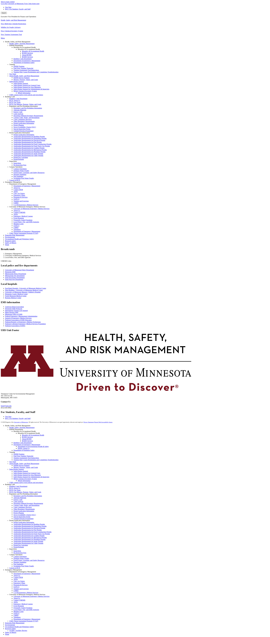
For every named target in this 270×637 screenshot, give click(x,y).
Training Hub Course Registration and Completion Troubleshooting (36, 460)
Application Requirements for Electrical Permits (29, 528)
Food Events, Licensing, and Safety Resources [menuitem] (29, 172)
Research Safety (10, 629)
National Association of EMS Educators (18, 320)
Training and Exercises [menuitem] (21, 201)
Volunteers (17, 617)
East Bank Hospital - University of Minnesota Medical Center (25, 288)
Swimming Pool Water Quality (24, 566)
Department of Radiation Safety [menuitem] (24, 62)
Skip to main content (8, 2)
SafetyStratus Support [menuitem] (16, 81)
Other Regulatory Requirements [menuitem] (24, 121)
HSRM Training (19, 454)
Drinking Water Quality (21, 558)
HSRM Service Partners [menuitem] (22, 78)
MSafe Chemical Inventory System (25, 479)
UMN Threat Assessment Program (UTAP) (23, 621)
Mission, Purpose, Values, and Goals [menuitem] (26, 80)
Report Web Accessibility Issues (103, 422)
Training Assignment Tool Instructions (26, 458)
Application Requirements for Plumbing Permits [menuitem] (29, 152)
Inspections (17, 551)
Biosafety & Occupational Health (33, 435)
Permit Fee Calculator (21, 545)
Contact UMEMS (19, 600)
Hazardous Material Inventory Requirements (28, 503)
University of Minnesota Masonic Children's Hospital (22, 292)
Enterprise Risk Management (14, 623)
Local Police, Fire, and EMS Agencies (26, 610)
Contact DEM (18, 577)
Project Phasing (19, 513)
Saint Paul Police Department (15, 277)
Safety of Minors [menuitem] (10, 243)
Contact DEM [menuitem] (18, 190)
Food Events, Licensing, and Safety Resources (29, 560)
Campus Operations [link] (15, 167)
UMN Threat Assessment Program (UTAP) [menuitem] (23, 233)
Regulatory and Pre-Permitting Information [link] (23, 106)
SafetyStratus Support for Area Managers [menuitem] (27, 87)
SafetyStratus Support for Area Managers (27, 475)
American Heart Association (14, 307)
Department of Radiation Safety (24, 450)
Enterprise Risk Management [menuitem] (14, 235)
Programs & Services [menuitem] (21, 197)
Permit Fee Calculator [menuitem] (21, 157)
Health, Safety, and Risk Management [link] (17, 42)
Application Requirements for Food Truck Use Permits (32, 534)
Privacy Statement (89, 422)
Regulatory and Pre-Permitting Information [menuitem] (28, 108)
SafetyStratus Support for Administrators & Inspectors (31, 477)
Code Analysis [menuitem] (18, 114)
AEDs (16, 579)
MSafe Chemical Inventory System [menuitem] (25, 91)
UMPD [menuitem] (16, 203)
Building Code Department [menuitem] (23, 59)
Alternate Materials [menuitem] (20, 110)
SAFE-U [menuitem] (17, 199)
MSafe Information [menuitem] (24, 93)
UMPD (16, 591)
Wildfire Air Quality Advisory (11, 27)
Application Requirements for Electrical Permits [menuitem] (29, 140)
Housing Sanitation (20, 562)
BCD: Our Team (14, 490)
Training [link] (12, 64)
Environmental (10, 625)
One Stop (8, 7)
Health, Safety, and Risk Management (13, 20)
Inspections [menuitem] (17, 163)
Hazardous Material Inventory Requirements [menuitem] (28, 116)
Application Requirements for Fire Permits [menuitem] (28, 142)
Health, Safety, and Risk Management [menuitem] (21, 43)
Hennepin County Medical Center (16, 294)
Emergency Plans (19, 583)
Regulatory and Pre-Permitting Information (28, 496)
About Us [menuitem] (17, 188)
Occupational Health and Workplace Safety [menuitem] (19, 239)
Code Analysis (18, 501)
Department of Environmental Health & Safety (33, 446)
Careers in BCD (14, 568)
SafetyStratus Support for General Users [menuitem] (27, 85)
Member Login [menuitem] (19, 224)
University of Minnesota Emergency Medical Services (31, 596)
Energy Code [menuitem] (18, 112)
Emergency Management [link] (13, 182)
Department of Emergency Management (27, 444)
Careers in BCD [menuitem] (14, 180)
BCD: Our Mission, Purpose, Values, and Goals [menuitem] (25, 104)
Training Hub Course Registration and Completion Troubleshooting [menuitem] (36, 72)
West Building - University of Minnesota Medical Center (24, 290)
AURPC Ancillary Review (18, 630)
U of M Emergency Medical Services (26, 592)
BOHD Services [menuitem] (27, 53)
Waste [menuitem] (7, 245)
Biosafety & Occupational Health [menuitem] (33, 51)
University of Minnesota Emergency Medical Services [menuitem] (31, 209)
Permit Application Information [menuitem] (24, 123)
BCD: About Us (14, 488)
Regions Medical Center (13, 298)
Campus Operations (20, 556)
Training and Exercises (21, 589)
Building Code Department (23, 443)
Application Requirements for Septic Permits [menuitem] (28, 154)
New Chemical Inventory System (12, 31)
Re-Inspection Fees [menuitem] (20, 165)
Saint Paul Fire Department (14, 279)
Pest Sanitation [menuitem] (18, 176)
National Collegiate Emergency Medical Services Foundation (25, 324)
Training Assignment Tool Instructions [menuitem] (26, 70)
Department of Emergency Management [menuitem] (27, 61)
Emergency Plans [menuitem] (19, 195)
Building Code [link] (10, 97)
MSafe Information (24, 481)
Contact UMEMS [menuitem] (19, 212)
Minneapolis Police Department (15, 274)
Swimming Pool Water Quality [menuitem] (24, 178)
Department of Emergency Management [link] (22, 184)
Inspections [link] (13, 161)
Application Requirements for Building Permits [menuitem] (29, 136)
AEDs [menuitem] (16, 191)
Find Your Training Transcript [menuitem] (23, 68)
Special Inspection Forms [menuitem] (22, 129)
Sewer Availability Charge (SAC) (25, 515)
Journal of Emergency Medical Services (18, 318)
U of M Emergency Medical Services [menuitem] (26, 205)
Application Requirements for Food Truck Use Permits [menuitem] (32, 146)
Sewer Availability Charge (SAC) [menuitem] (25, 127)
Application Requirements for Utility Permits (28, 543)
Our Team (12, 462)
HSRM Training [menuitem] (19, 66)
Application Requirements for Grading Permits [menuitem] (29, 148)
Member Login (19, 611)
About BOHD (27, 439)
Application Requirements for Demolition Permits (30, 526)
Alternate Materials (20, 498)
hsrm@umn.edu (6, 406)
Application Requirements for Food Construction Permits (32, 532)
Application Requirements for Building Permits (29, 524)
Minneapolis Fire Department (15, 276)
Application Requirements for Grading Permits (29, 536)
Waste (7, 634)
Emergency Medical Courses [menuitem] (23, 216)
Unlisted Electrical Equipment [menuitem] (23, 131)
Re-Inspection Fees (20, 553)
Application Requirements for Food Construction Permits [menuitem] (32, 144)
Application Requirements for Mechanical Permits (30, 537)
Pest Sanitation (18, 564)
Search (4, 13)
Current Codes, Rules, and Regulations (26, 505)
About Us (17, 575)
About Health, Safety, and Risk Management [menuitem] (24, 76)
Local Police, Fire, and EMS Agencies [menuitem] (26, 222)
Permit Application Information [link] (19, 133)
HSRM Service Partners (22, 465)
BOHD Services (27, 437)
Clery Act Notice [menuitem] (19, 193)
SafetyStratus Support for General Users (27, 473)
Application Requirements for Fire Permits (28, 530)
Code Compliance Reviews (23, 507)
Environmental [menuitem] (10, 237)
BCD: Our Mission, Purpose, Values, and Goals (25, 492)
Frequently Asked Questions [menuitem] (23, 220)
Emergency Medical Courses (23, 604)
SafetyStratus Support (16, 469)
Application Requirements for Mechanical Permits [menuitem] (30, 150)
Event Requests (19, 606)
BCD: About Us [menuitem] (14, 100)
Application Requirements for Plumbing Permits (29, 539)
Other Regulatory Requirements (24, 509)
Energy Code (18, 500)
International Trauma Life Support (16, 310)
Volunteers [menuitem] (17, 229)
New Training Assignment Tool (11, 34)
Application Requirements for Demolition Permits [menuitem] (30, 138)
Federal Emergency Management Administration (21, 316)
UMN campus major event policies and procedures (26, 482)
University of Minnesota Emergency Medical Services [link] (27, 207)
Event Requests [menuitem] (19, 218)
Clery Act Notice (19, 581)
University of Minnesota (21, 422)
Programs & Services (21, 585)
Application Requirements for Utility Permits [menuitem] (28, 155)
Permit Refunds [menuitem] (19, 159)
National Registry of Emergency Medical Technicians (23, 322)
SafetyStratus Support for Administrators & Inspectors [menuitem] (31, 89)
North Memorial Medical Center (15, 296)
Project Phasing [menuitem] (19, 125)
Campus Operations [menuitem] (20, 169)
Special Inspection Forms (22, 517)
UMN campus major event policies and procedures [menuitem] (26, 95)
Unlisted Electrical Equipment (23, 518)
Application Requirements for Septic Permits (28, 541)
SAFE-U (17, 587)
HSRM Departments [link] (16, 45)
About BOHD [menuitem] (27, 55)
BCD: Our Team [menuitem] (14, 102)
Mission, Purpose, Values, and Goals (26, 467)
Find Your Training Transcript (23, 456)
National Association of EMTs (15, 326)
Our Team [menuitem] (12, 74)
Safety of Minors (10, 632)
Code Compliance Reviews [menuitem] (23, 119)
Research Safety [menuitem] (10, 241)
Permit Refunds (19, 547)
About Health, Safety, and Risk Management (24, 463)
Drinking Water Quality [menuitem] (21, 171)
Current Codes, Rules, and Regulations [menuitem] (26, 117)
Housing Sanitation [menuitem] (20, 174)
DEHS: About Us (24, 448)
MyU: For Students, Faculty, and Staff (17, 9)
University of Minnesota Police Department (19, 270)
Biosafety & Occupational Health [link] (25, 47)
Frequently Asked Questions (23, 608)
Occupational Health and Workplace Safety (19, 627)
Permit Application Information (24, 511)
